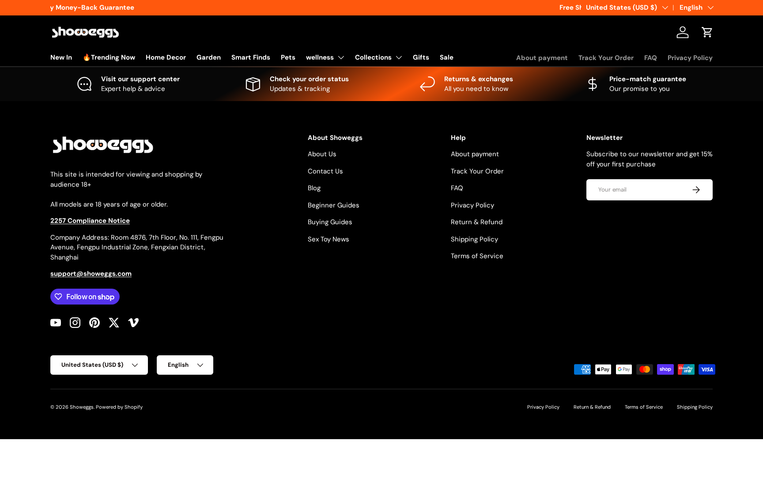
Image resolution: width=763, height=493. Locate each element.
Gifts (421, 57)
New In (61, 57)
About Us (322, 154)
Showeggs (82, 407)
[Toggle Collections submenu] (398, 57)
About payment (542, 57)
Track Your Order (606, 57)
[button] (707, 32)
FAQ (650, 57)
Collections (373, 57)
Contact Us (325, 171)
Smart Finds (250, 57)
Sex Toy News (328, 239)
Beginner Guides (333, 205)
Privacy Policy (690, 57)
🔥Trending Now (109, 57)
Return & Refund (476, 222)
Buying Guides (330, 222)
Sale (446, 57)
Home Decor (166, 57)
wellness (320, 57)
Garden (208, 57)
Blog (314, 188)
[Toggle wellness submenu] (341, 57)
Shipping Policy (474, 239)
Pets (288, 57)
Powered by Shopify (119, 407)
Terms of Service (477, 256)
